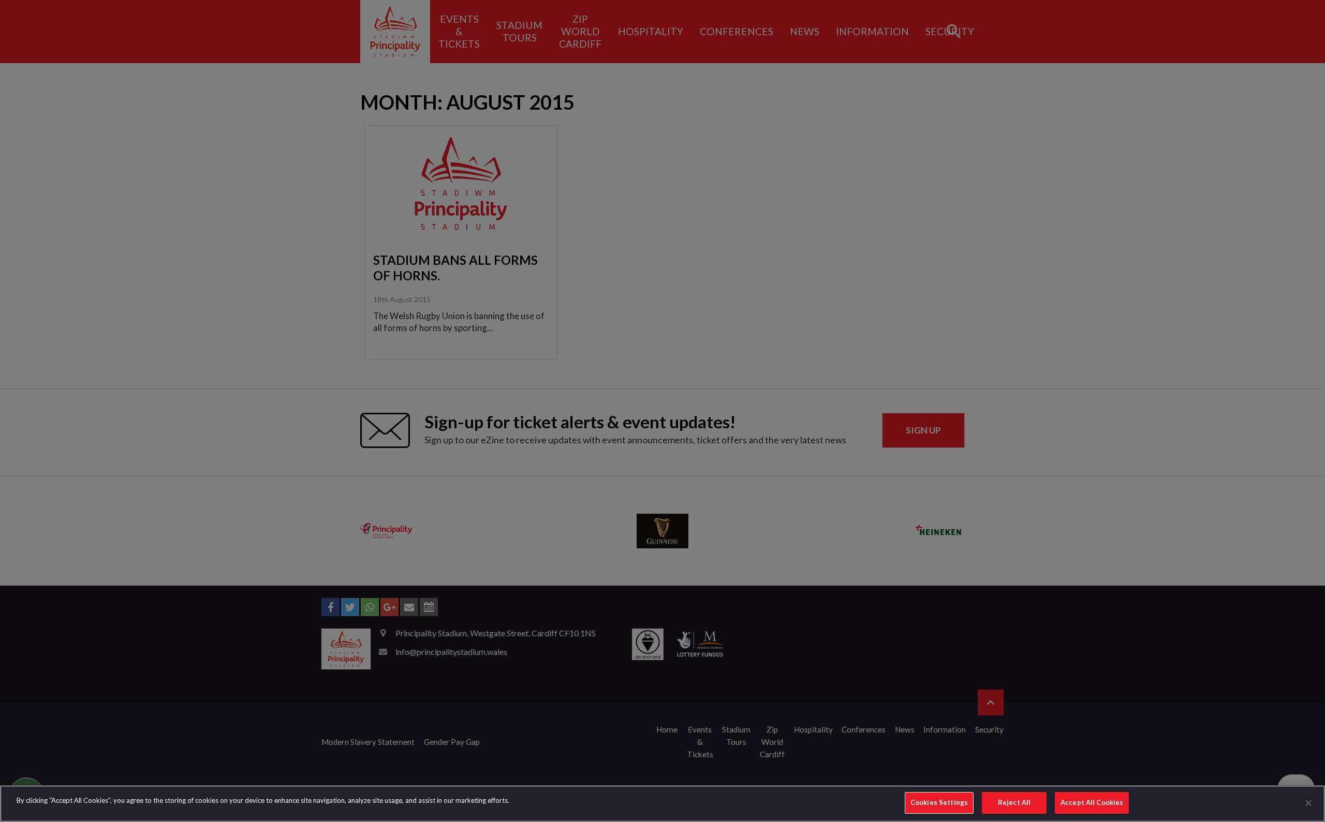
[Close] (1308, 802)
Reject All (1014, 802)
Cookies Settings (939, 802)
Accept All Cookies (1092, 802)
